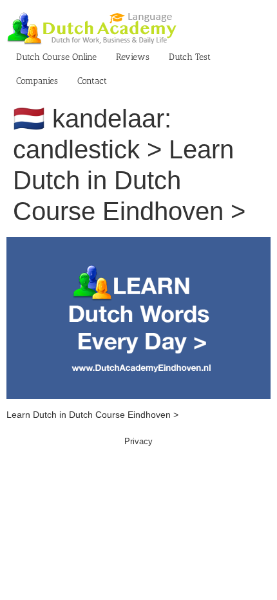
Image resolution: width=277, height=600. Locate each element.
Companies (37, 80)
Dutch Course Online (56, 57)
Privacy (138, 441)
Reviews (132, 57)
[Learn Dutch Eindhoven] (138, 243)
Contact (92, 80)
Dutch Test (190, 57)
